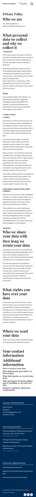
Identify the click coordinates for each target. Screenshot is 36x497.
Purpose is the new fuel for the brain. (15, 477)
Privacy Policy (11, 492)
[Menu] (30, 3)
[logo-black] (15, 3)
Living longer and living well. (12, 467)
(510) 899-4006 (8, 415)
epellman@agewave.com (12, 412)
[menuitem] (30, 3)
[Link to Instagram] (31, 494)
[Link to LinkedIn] (25, 494)
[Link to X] (28, 494)
